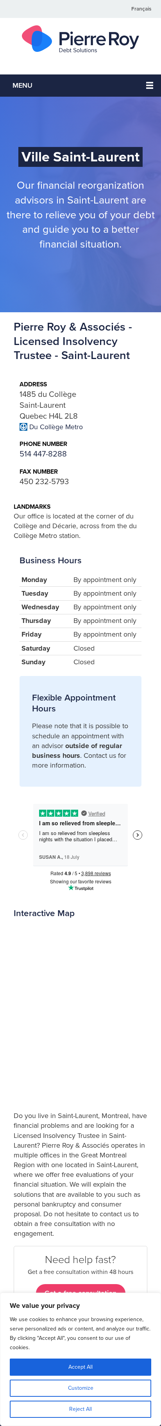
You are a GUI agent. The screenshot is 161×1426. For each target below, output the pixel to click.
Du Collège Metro (56, 427)
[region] (80, 1359)
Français (141, 9)
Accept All (80, 1367)
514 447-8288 (43, 454)
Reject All (80, 1409)
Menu (22, 85)
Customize (80, 1388)
